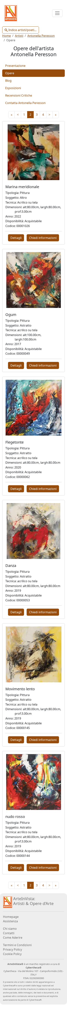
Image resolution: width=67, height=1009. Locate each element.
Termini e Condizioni (17, 945)
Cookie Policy (12, 954)
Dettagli (16, 238)
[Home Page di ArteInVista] (7, 902)
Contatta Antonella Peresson (25, 103)
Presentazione (15, 66)
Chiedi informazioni (43, 238)
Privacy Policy (12, 949)
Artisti (19, 36)
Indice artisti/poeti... (22, 30)
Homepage (11, 917)
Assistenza (10, 921)
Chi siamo (10, 929)
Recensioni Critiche (18, 95)
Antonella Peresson (41, 36)
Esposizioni (13, 88)
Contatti (8, 933)
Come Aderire (12, 938)
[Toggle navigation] (57, 13)
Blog (8, 81)
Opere (9, 73)
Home (6, 36)
